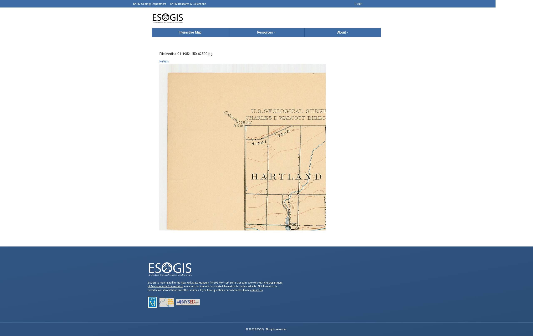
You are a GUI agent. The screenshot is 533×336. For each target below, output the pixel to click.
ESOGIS (167, 17)
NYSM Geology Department (149, 3)
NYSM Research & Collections (188, 3)
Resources (265, 32)
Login (358, 4)
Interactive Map (190, 32)
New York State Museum (195, 282)
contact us (256, 290)
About (341, 32)
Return (164, 61)
